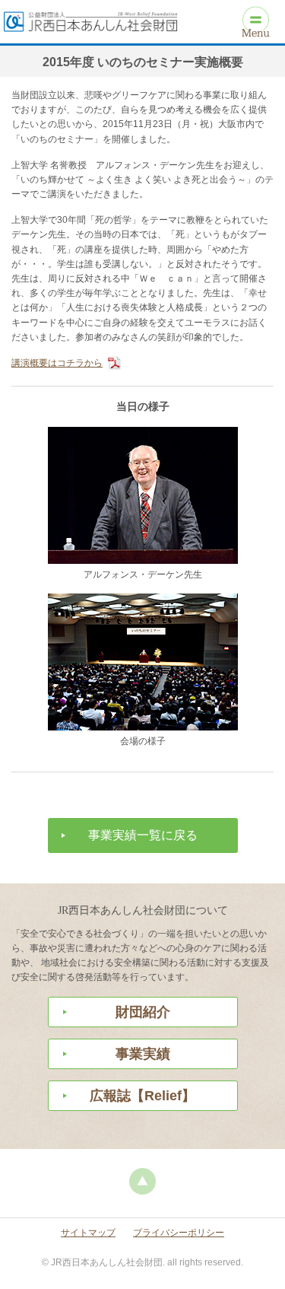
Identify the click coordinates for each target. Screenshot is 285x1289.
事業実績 (143, 1053)
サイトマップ (88, 1232)
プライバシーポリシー (178, 1232)
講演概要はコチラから (57, 363)
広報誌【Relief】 (142, 1095)
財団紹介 (143, 1012)
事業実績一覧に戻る (143, 835)
